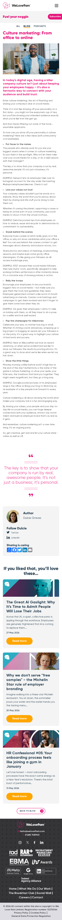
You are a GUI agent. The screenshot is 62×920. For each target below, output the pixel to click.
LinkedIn (15, 538)
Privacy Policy (21, 913)
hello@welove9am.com (32, 831)
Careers (24, 897)
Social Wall (44, 893)
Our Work (44, 888)
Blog (27, 26)
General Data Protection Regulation (31, 916)
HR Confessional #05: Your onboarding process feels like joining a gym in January (29, 760)
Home (13, 888)
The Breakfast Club (21, 893)
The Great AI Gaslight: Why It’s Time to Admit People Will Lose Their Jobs (30, 606)
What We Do (27, 888)
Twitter (15, 533)
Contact (37, 897)
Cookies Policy (38, 913)
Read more (19, 641)
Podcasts (40, 26)
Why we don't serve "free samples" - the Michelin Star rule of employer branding (28, 682)
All (18, 26)
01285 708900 (32, 835)
